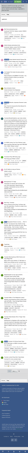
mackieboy (6, 132)
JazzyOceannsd (7, 264)
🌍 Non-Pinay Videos (18, 54)
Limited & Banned (6, 415)
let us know (19, 429)
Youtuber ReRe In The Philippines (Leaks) (14, 297)
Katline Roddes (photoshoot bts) (12, 45)
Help (23, 436)
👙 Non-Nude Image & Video (15, 66)
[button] (14, 434)
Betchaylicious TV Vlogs (10, 181)
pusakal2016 (7, 160)
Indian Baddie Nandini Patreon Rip (15, 59)
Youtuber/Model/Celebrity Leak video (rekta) (15, 118)
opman (5, 148)
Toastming (6, 244)
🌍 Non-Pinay (5, 404)
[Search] (26, 1)
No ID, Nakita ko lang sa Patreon (12, 169)
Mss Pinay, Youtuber (9, 202)
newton (6, 193)
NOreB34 (6, 80)
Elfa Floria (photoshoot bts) (10, 29)
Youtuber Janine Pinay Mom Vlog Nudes (14, 357)
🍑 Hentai (20, 82)
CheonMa (6, 248)
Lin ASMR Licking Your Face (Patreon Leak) (15, 142)
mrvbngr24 (6, 34)
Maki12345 (6, 91)
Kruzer (5, 235)
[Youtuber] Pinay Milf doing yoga (12, 156)
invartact (6, 63)
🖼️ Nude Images (17, 113)
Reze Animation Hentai (9, 88)
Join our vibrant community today (9, 8)
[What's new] (23, 1)
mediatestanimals (8, 109)
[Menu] (1, 1)
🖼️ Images (4, 402)
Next (14, 371)
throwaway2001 (7, 173)
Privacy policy (17, 436)
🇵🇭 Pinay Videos (5, 400)
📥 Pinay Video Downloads (20, 197)
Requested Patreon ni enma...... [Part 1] (16, 221)
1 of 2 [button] (9, 371)
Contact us (6, 436)
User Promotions (6, 413)
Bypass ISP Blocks (6, 417)
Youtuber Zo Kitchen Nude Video (14, 341)
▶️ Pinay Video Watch (13, 164)
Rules (11, 436)
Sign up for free (19, 5)
